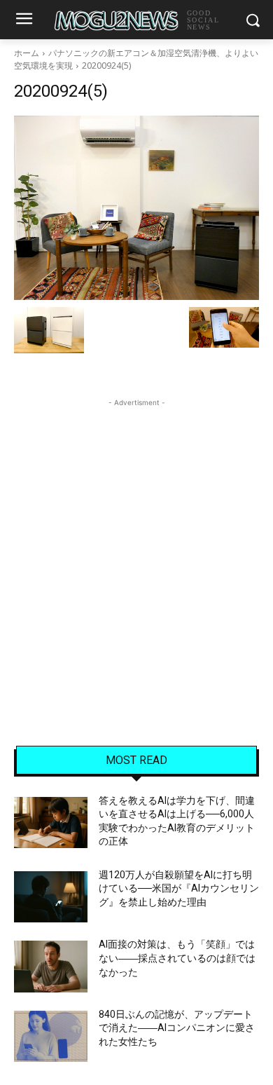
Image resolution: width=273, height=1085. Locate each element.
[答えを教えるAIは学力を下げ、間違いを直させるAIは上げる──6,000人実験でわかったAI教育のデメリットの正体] (51, 823)
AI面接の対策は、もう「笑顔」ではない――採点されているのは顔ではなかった (177, 958)
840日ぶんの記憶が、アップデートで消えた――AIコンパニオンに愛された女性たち (177, 1028)
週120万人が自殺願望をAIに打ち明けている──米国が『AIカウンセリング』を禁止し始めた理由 (179, 888)
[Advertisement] (136, 546)
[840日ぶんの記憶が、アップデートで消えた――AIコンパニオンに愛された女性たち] (51, 1037)
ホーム (26, 53)
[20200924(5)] (136, 208)
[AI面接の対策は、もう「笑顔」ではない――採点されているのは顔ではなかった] (51, 966)
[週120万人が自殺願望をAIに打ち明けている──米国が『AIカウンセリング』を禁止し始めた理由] (51, 897)
